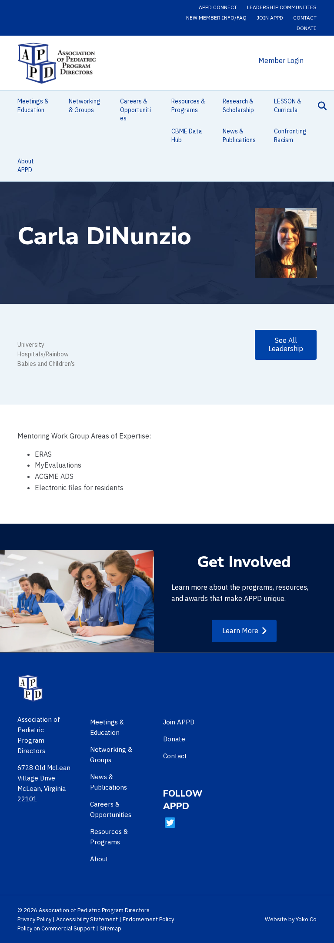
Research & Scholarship (238, 105)
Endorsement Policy (148, 919)
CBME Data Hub (186, 135)
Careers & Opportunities (135, 109)
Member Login (281, 60)
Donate (307, 28)
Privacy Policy (34, 919)
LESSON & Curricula (287, 105)
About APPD (25, 165)
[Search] (319, 106)
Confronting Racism (290, 135)
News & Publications (239, 135)
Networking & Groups (84, 105)
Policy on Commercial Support (56, 928)
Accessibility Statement (87, 919)
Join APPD (270, 17)
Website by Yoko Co (291, 919)
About (99, 859)
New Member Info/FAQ (216, 17)
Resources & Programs (188, 105)
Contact (305, 17)
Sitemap (110, 928)
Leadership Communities (282, 7)
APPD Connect (218, 7)
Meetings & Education (33, 105)
